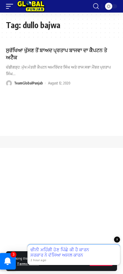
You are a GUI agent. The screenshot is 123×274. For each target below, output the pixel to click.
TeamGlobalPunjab (28, 83)
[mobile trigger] (11, 6)
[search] (96, 6)
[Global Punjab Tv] (31, 6)
